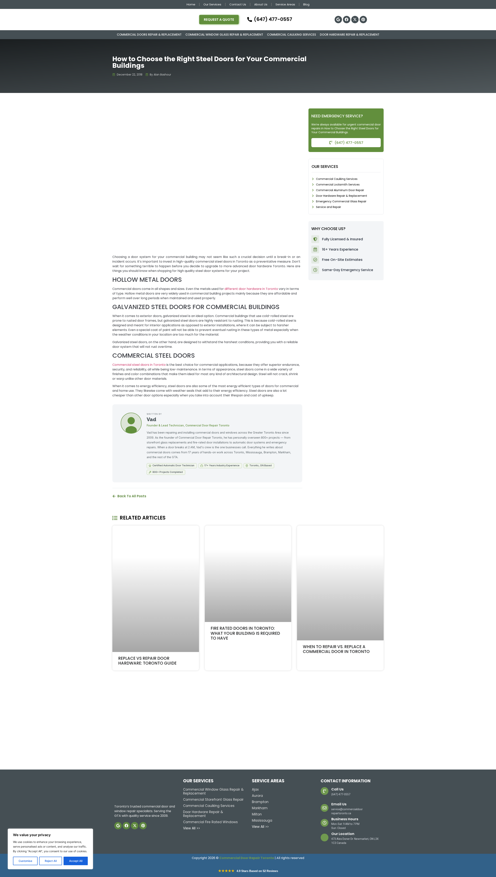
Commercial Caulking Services (291, 35)
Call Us (337, 789)
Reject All (51, 860)
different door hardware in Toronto (251, 289)
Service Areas (285, 4)
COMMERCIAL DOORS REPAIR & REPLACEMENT (149, 35)
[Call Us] (324, 791)
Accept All (75, 860)
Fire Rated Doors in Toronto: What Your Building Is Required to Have (245, 633)
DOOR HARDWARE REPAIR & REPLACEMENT (349, 35)
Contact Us (237, 4)
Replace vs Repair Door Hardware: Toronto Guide (147, 660)
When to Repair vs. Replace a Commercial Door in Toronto (336, 649)
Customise (25, 860)
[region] (50, 849)
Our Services (212, 4)
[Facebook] (346, 19)
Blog (306, 4)
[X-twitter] (355, 19)
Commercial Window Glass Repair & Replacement (224, 35)
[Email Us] (324, 808)
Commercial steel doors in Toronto (139, 364)
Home (191, 4)
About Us (260, 4)
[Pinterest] (363, 19)
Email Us (338, 804)
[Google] (338, 19)
